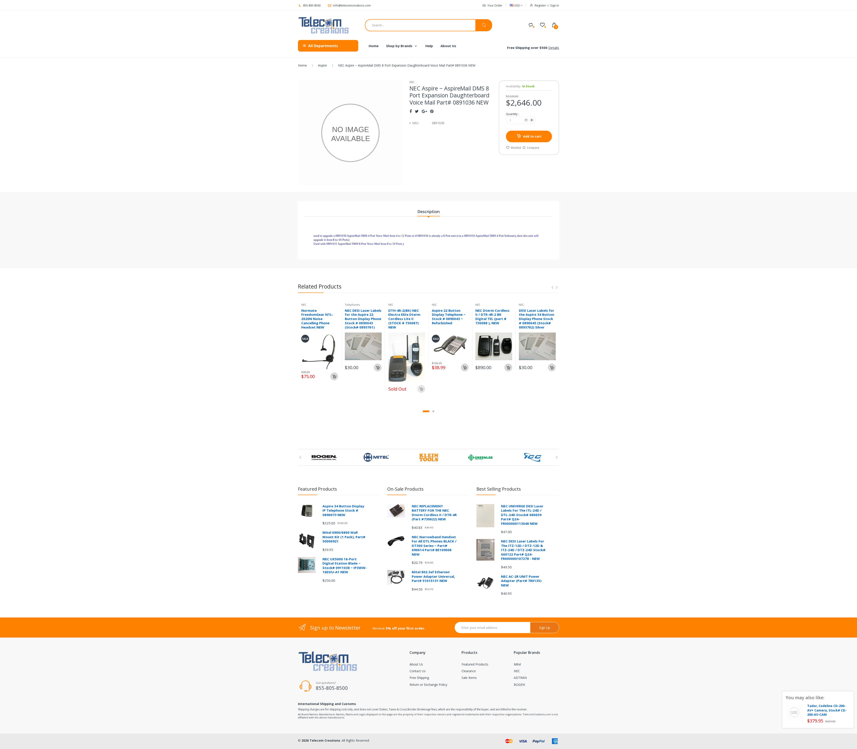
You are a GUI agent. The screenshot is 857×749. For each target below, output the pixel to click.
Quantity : (512, 114)
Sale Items (469, 678)
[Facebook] (411, 111)
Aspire (322, 65)
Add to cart (532, 136)
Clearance (469, 671)
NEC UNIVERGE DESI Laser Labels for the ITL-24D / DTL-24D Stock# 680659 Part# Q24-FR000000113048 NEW (522, 515)
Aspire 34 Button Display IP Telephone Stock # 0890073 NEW (343, 510)
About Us (416, 664)
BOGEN (519, 684)
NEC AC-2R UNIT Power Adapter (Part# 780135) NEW (521, 580)
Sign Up (544, 628)
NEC (517, 671)
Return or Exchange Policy (428, 684)
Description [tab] (428, 211)
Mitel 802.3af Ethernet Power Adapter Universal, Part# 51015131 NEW (433, 576)
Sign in (554, 5)
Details (553, 47)
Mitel (517, 664)
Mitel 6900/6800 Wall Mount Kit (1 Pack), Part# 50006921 (343, 536)
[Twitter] (417, 111)
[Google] (424, 111)
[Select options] (378, 367)
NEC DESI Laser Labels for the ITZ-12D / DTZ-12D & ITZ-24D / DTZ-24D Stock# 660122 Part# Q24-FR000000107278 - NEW (523, 550)
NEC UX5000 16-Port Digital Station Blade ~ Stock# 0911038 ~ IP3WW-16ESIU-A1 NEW (344, 565)
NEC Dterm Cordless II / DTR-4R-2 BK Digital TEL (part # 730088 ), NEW (492, 316)
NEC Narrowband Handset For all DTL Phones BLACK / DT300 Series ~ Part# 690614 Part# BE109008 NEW (434, 546)
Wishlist (516, 148)
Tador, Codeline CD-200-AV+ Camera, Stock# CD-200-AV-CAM (827, 710)
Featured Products (475, 664)
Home (302, 65)
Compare (533, 148)
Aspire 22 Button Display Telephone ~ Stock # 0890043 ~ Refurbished (449, 316)
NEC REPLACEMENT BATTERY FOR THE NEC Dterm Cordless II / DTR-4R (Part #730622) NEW (434, 512)
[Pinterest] (431, 111)
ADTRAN (520, 678)
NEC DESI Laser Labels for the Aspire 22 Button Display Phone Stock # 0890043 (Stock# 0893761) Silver (363, 321)
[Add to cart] (334, 376)
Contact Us (418, 671)
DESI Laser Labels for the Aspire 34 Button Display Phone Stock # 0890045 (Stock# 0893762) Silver (536, 318)
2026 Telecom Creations (321, 740)
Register (540, 5)
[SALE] (319, 350)
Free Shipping (419, 678)
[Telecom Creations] (323, 25)
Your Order (494, 5)
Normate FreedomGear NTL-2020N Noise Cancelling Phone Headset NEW (317, 318)
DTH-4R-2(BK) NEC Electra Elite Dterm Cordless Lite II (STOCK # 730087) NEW (404, 318)
